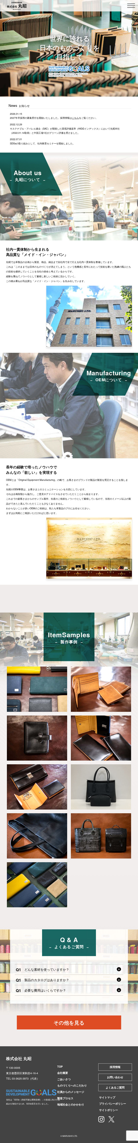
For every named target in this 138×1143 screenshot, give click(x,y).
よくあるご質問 (115, 1087)
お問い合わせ (115, 1077)
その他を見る (69, 1022)
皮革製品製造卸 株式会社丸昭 (17, 5)
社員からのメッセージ (70, 1092)
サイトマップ (107, 1097)
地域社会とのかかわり (70, 1104)
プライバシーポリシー (112, 1103)
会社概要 (62, 1073)
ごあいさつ (64, 1079)
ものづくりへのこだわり (72, 1085)
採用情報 (115, 1067)
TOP (60, 1066)
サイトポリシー (108, 1110)
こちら (75, 117)
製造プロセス (65, 1098)
